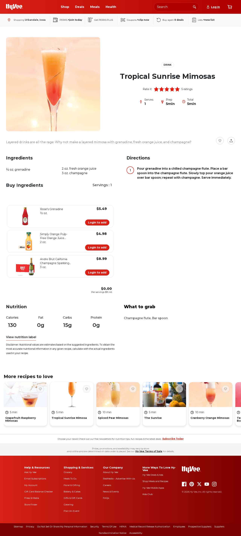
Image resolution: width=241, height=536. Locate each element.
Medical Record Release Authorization (150, 526)
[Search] (194, 7)
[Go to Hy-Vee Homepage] (14, 7)
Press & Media (31, 498)
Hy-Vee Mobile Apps (153, 487)
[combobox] (176, 7)
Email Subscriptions (35, 478)
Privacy (30, 526)
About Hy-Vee (110, 472)
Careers (107, 485)
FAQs (106, 498)
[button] (156, 89)
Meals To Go (70, 478)
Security (94, 526)
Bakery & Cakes (72, 491)
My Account (30, 485)
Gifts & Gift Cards (73, 498)
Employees (179, 526)
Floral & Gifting (72, 485)
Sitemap (18, 526)
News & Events (111, 491)
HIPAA (123, 526)
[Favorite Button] (219, 140)
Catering (68, 504)
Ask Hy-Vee (30, 472)
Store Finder (30, 504)
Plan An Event (71, 510)
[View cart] (229, 7)
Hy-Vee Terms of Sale (148, 451)
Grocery (68, 472)
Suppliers (219, 526)
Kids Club (148, 494)
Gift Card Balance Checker (38, 491)
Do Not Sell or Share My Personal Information (62, 526)
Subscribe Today (173, 438)
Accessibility (135, 532)
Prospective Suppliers (199, 526)
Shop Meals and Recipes (155, 481)
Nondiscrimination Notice (112, 532)
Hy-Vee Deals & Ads (153, 474)
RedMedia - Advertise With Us (119, 478)
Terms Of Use (109, 526)
